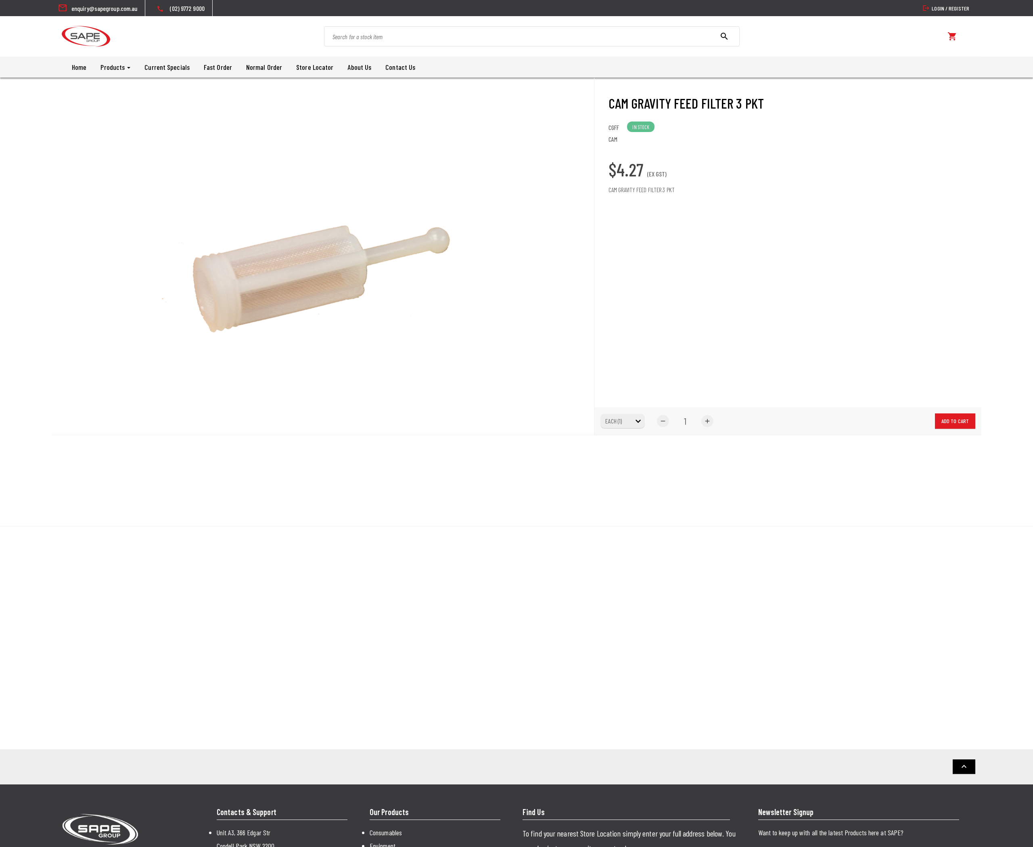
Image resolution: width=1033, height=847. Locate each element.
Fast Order (218, 67)
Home (79, 67)
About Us (359, 67)
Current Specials (167, 67)
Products (113, 67)
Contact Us (400, 67)
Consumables (386, 832)
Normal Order (264, 67)
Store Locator (314, 67)
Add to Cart (955, 420)
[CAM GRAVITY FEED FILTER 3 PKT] (323, 256)
